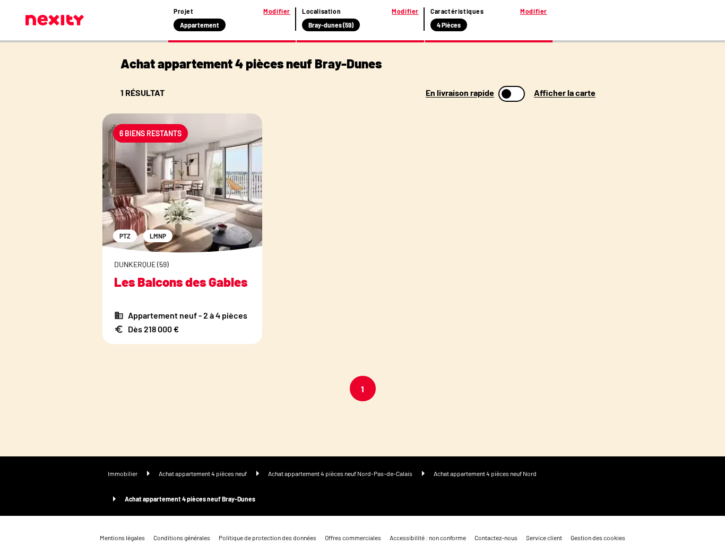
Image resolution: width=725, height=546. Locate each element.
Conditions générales (181, 537)
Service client (544, 537)
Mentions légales (122, 537)
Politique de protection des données (267, 537)
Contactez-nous (495, 537)
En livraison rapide (460, 93)
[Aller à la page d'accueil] (54, 20)
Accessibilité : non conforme (428, 537)
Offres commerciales (353, 537)
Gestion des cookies (598, 537)
